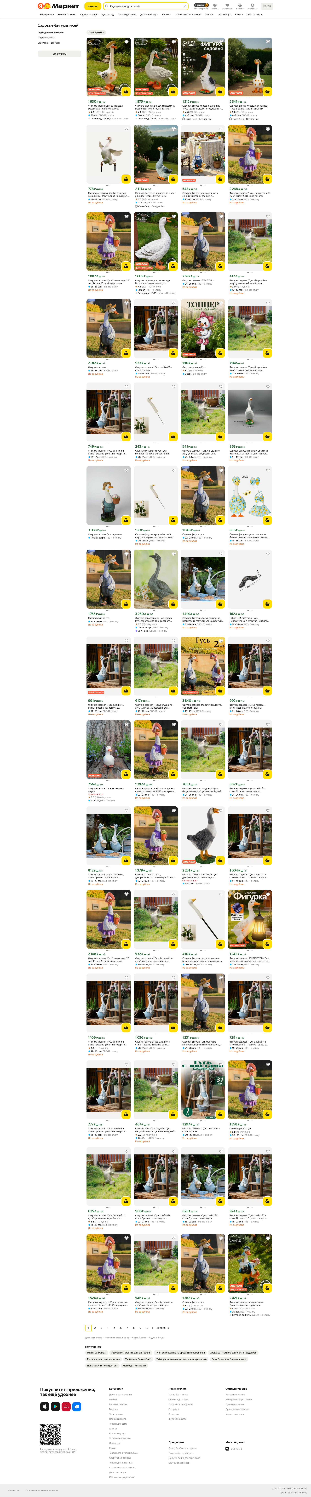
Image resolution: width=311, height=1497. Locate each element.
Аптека (113, 1428)
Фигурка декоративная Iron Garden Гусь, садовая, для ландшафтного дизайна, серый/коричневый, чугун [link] (154, 619)
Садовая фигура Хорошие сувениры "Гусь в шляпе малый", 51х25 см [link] (249, 107)
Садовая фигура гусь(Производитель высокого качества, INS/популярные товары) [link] (155, 790)
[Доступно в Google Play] (55, 1410)
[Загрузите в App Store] (44, 1410)
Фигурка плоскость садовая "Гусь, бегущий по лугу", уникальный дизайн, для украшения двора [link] (202, 790)
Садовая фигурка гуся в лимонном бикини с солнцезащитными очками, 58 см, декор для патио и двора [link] (249, 536)
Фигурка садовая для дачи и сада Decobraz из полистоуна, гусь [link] (105, 107)
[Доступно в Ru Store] (76, 1410)
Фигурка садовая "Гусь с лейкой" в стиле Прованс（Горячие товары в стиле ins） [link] (106, 452)
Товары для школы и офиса (123, 1453)
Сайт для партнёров (179, 1463)
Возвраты (173, 1414)
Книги (112, 1448)
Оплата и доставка (178, 1399)
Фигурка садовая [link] (97, 367)
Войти (267, 6)
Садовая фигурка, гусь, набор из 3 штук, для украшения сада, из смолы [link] (154, 536)
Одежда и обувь (117, 1419)
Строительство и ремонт (122, 1467)
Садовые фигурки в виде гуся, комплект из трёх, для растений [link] (152, 452)
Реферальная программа (238, 1399)
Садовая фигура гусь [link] (193, 534)
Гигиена (113, 1409)
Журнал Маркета (177, 1419)
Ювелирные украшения (121, 1477)
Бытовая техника (118, 1404)
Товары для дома (118, 1423)
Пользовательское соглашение (41, 1490)
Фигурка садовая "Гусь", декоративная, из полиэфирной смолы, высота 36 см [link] (155, 876)
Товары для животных (120, 1462)
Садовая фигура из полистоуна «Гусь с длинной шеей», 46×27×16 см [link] (155, 194)
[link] (96, 1352)
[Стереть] (184, 6)
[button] (96, 32)
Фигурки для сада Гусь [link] (194, 367)
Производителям (234, 1404)
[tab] (47, 15)
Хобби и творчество (120, 1438)
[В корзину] (126, 92)
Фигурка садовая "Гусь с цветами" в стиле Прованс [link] (201, 1130)
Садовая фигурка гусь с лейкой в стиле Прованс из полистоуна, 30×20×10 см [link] (152, 1043)
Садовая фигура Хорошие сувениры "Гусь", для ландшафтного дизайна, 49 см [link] (202, 107)
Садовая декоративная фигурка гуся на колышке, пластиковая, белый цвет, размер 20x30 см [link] (108, 194)
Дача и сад (114, 1443)
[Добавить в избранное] (126, 42)
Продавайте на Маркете (181, 1453)
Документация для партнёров (184, 1458)
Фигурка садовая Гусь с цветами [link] (105, 534)
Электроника (116, 1414)
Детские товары (118, 1472)
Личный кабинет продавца (182, 1448)
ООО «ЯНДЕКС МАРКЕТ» (294, 1488)
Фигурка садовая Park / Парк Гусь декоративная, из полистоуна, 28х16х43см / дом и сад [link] (200, 876)
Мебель (113, 1399)
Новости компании (235, 1394)
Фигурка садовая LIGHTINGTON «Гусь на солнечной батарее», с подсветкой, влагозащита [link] (250, 960)
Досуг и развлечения (120, 1394)
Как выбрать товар (178, 1394)
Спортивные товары (120, 1458)
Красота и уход (117, 1433)
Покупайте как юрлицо (180, 1404)
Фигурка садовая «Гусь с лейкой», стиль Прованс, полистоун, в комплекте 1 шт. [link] (106, 706)
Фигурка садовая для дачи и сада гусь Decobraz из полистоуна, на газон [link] (155, 107)
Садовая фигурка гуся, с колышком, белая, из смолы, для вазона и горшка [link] (202, 959)
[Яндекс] (303, 1492)
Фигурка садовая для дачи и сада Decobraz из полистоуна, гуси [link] (247, 1303)
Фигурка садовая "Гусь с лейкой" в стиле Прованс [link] (153, 368)
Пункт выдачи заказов (237, 1409)
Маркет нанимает (234, 1414)
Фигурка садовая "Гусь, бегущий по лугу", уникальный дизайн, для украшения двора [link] (248, 282)
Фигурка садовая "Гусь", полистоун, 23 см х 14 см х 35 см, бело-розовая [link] (250, 194)
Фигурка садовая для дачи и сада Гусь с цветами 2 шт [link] (202, 706)
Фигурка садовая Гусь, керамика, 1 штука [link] (106, 790)
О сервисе (173, 1409)
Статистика (14, 1490)
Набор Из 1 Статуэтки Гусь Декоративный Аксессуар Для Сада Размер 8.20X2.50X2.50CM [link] (248, 619)
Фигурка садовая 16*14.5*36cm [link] (198, 280)
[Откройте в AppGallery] (66, 1410)
